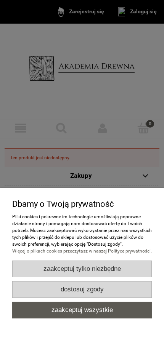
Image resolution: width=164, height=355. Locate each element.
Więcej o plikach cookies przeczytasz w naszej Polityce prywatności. (82, 251)
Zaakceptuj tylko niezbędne (82, 268)
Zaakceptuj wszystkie (82, 309)
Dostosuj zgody (82, 289)
